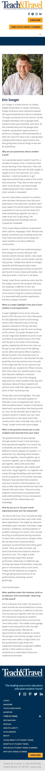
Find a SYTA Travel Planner (25, 27)
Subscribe (35, 20)
